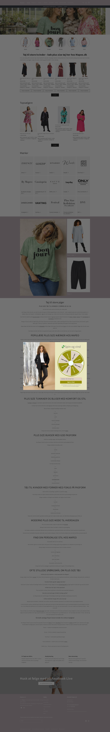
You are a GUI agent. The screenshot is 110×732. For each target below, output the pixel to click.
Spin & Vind (70, 382)
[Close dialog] (24, 343)
